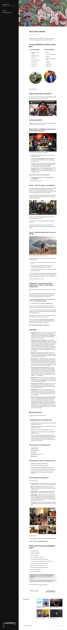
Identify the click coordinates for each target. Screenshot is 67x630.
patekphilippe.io (8, 622)
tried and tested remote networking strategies (42, 165)
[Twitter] (15, 624)
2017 (52, 96)
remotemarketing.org (37, 177)
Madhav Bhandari (5, 4)
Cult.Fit (32, 422)
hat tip (35, 350)
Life (39, 34)
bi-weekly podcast (41, 158)
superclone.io (12, 622)
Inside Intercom (34, 456)
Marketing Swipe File (35, 450)
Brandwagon (33, 452)
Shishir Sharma (34, 494)
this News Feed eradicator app (46, 319)
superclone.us (6, 622)
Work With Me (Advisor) (7, 12)
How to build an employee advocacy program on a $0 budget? (43, 469)
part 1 (44, 465)
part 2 (47, 465)
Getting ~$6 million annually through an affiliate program (42, 471)
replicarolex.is (10, 622)
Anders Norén (60, 625)
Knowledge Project (34, 447)
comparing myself (34, 368)
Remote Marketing (34, 454)
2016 (55, 96)
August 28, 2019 (49, 303)
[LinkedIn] (3, 626)
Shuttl (32, 426)
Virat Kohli (44, 189)
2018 (50, 96)
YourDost (33, 431)
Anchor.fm (33, 429)
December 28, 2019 (33, 34)
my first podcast (44, 355)
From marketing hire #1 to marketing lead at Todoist (41, 467)
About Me (4, 10)
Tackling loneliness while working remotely (39, 463)
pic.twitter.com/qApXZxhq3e (40, 300)
